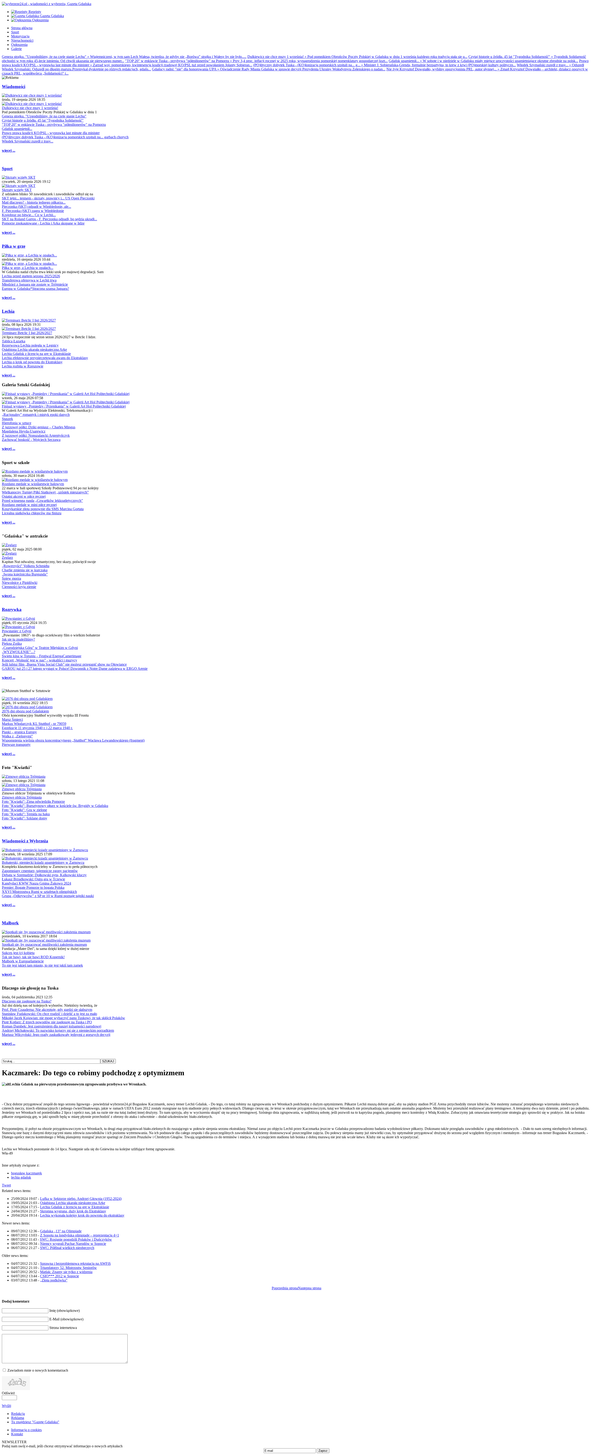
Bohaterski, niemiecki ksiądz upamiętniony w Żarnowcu (43, 862)
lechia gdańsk (21, 1177)
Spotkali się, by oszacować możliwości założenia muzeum (44, 944)
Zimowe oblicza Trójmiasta (22, 789)
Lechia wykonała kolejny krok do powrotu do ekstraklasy (82, 1215)
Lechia (8, 311)
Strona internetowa (63, 1328)
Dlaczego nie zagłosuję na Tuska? (26, 1001)
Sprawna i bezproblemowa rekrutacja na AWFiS (75, 1263)
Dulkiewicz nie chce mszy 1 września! (30, 108)
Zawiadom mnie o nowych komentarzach (37, 1370)
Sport (7, 168)
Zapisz (323, 1450)
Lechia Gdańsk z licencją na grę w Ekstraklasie (74, 1207)
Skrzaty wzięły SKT (17, 190)
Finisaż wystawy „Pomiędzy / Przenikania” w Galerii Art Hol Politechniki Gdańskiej (64, 406)
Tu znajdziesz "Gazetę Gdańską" (35, 1422)
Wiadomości (13, 86)
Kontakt (17, 1434)
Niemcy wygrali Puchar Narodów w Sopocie (73, 1244)
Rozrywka (12, 609)
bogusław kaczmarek (26, 1173)
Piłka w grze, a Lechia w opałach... (27, 268)
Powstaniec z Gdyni (16, 631)
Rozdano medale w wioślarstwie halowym (33, 484)
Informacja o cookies (26, 1430)
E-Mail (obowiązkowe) (66, 1319)
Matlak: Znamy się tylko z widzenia (66, 1272)
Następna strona (309, 1288)
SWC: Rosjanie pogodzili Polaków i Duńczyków (76, 1239)
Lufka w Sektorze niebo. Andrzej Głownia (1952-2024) (81, 1199)
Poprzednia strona (285, 1288)
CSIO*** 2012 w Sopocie (59, 1276)
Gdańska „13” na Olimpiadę (61, 1231)
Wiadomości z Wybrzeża (25, 840)
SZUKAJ (108, 1061)
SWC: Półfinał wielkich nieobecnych (67, 1248)
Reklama (17, 1418)
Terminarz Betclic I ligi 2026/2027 (27, 333)
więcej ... (8, 150)
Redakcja (18, 1414)
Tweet (6, 1185)
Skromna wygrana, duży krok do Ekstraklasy (73, 1211)
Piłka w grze (13, 246)
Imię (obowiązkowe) (64, 1311)
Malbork (10, 922)
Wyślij (6, 1406)
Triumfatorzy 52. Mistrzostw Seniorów (68, 1268)
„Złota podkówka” (53, 1280)
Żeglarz (7, 558)
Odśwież (8, 1393)
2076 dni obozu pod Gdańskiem (25, 711)
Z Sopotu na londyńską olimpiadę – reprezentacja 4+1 (79, 1235)
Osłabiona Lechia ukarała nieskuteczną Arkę (72, 1203)
